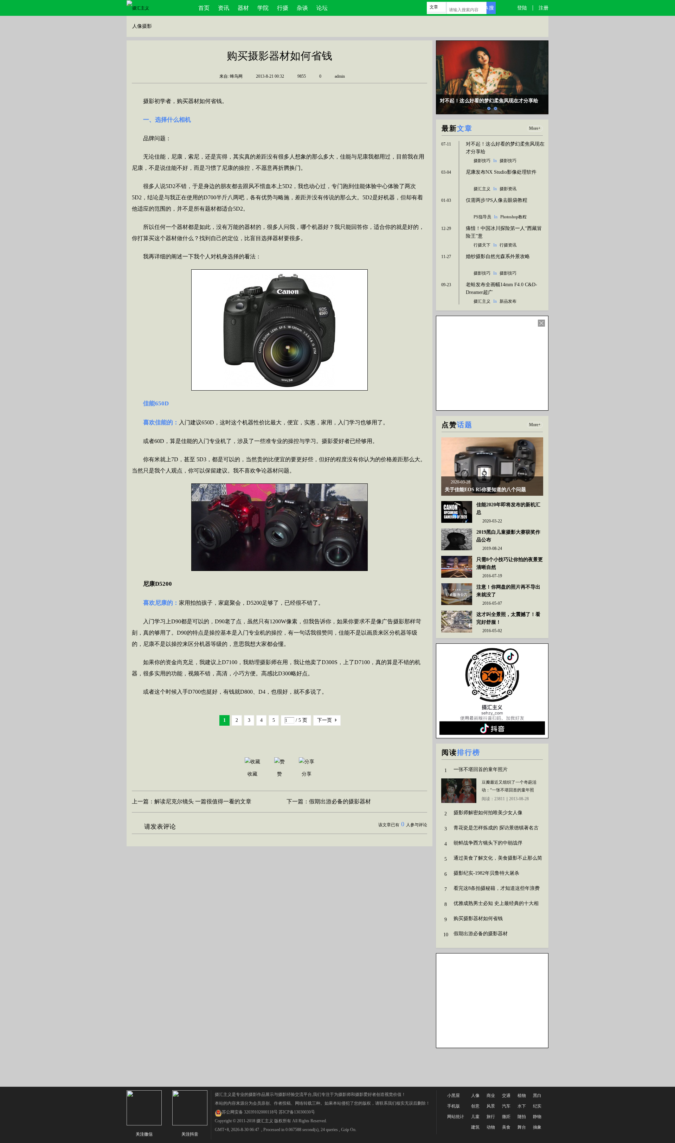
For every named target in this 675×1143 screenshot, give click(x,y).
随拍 (522, 1116)
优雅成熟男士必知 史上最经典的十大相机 (496, 904)
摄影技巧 (482, 160)
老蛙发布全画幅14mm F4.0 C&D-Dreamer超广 (501, 288)
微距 (506, 1116)
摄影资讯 (508, 188)
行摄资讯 (508, 245)
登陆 (522, 8)
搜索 (490, 9)
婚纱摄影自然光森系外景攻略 (498, 256)
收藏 (252, 774)
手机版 (453, 1106)
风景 (491, 1106)
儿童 (475, 1116)
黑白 (537, 1095)
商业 (491, 1095)
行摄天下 (482, 245)
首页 (204, 8)
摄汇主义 (482, 188)
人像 (475, 1095)
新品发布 (508, 301)
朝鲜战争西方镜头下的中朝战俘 (488, 843)
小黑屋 (453, 1095)
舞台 (522, 1127)
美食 (506, 1127)
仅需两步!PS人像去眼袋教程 (496, 200)
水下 (522, 1106)
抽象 (537, 1127)
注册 (543, 8)
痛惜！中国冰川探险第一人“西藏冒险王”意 (504, 232)
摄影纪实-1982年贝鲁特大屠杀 (486, 873)
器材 (243, 8)
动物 (491, 1127)
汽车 (506, 1106)
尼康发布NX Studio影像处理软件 (501, 172)
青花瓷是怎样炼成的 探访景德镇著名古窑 (496, 828)
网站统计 (455, 1116)
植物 (522, 1095)
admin (340, 76)
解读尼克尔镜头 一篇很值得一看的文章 (202, 801)
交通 (506, 1095)
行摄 (282, 8)
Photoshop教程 (513, 216)
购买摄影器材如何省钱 (478, 918)
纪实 (537, 1106)
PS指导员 (482, 216)
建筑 (475, 1127)
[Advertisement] (337, 1067)
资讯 (223, 8)
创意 (475, 1106)
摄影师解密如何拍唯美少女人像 (488, 812)
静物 (537, 1116)
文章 (434, 7)
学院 (263, 8)
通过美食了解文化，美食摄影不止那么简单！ (498, 858)
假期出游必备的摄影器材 (340, 801)
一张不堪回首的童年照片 (481, 769)
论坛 (322, 8)
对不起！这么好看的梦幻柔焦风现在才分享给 (505, 147)
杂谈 (302, 8)
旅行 (491, 1116)
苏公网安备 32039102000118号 (250, 1112)
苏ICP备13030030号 (297, 1112)
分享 (306, 774)
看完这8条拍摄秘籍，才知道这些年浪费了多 (497, 889)
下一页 (324, 720)
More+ (535, 128)
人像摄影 (142, 26)
